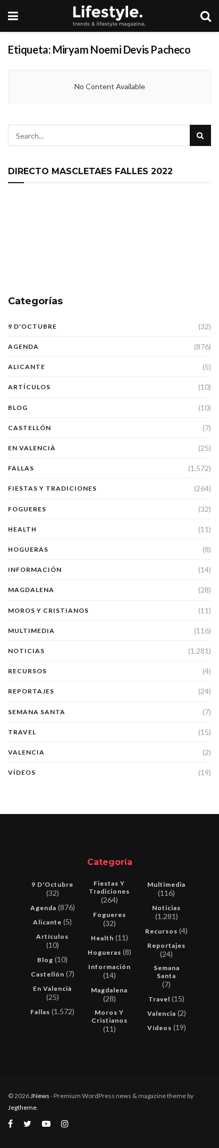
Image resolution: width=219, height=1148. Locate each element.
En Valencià (32, 448)
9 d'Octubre (32, 326)
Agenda (23, 346)
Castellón (29, 428)
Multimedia (31, 631)
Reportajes (31, 691)
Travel (22, 732)
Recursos (27, 671)
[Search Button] (200, 135)
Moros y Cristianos (48, 610)
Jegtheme (22, 1107)
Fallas (21, 468)
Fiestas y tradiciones (52, 488)
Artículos (29, 387)
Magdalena (31, 590)
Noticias (26, 651)
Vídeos (22, 772)
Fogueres (27, 509)
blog (18, 408)
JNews (39, 1096)
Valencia (26, 752)
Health (22, 529)
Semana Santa (36, 712)
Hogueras (28, 549)
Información (35, 569)
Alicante (26, 367)
